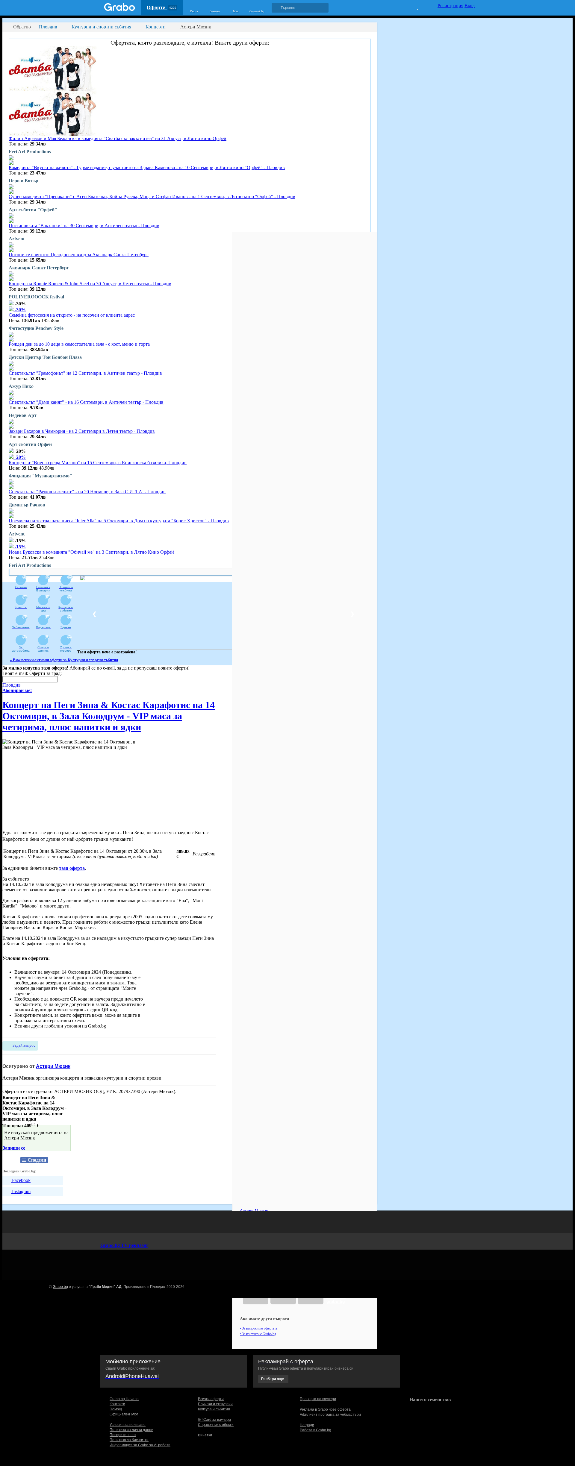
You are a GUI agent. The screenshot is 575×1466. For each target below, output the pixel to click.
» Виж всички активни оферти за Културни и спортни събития (64, 660)
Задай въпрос (24, 1045)
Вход (469, 5)
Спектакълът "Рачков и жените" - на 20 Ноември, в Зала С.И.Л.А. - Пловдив (87, 491)
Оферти (161, 7)
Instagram (21, 1191)
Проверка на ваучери (318, 1399)
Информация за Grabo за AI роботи (140, 1445)
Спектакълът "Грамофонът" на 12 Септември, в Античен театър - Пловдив (85, 373)
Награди (307, 1425)
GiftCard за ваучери (214, 1420)
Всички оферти (211, 1399)
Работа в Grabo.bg (315, 1430)
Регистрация (450, 5)
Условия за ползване (128, 1425)
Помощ (116, 1409)
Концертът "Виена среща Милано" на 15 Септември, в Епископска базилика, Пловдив (98, 462)
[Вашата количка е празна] (413, 6)
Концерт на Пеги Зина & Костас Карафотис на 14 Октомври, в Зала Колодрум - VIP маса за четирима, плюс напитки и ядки (108, 715)
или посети (336, 1299)
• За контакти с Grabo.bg (258, 1334)
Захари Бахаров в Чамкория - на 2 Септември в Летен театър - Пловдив (82, 431)
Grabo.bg (60, 1287)
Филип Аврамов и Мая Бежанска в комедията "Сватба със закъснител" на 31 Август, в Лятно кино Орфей (117, 138)
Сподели (37, 1160)
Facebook (21, 1180)
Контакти (117, 1404)
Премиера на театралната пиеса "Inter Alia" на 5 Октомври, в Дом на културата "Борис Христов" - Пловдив (119, 520)
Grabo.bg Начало (124, 1399)
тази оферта (72, 868)
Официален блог (124, 1414)
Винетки (205, 1435)
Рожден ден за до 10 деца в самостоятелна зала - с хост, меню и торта (79, 344)
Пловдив (11, 685)
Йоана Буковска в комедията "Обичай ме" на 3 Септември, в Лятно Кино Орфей (91, 552)
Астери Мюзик (53, 1066)
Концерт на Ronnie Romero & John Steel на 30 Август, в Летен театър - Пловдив (90, 283)
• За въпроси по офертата (258, 1328)
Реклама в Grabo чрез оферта (325, 1409)
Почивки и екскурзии (215, 1404)
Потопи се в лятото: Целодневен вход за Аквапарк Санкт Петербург (79, 254)
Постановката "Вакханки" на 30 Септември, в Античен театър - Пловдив (84, 225)
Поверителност (123, 1435)
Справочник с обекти (216, 1425)
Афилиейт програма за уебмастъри (330, 1414)
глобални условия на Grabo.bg (75, 1025)
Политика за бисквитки (129, 1440)
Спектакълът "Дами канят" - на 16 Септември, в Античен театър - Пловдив (86, 402)
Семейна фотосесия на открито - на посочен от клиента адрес (72, 315)
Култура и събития (214, 1409)
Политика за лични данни (131, 1430)
